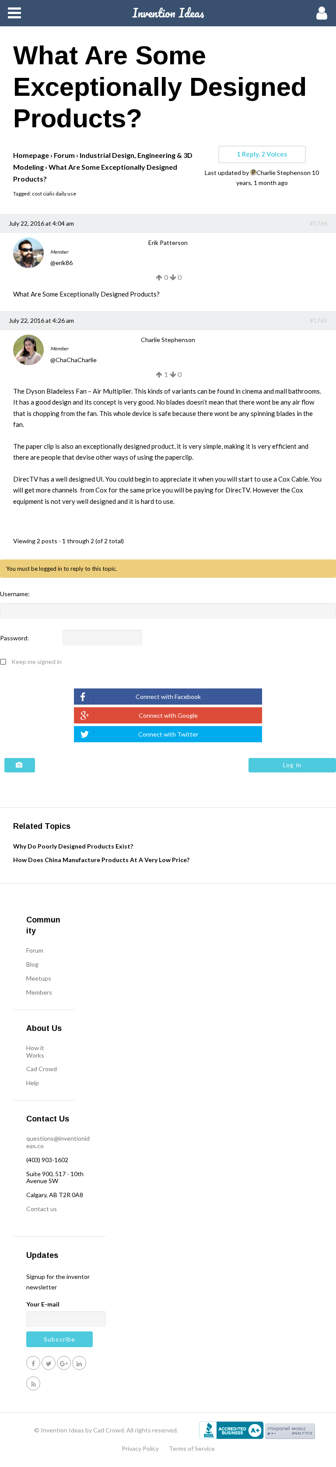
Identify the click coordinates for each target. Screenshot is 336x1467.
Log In (292, 764)
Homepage (31, 155)
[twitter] (49, 1362)
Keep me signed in (36, 661)
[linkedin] (79, 1362)
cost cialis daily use (54, 193)
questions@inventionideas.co (58, 1142)
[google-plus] (64, 1362)
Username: (15, 593)
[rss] (33, 1383)
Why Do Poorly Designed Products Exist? (73, 846)
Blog (32, 964)
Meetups (38, 978)
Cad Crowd (41, 1068)
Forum (64, 155)
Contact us (41, 1208)
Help (32, 1082)
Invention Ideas (168, 12)
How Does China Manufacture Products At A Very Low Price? (101, 859)
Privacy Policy (140, 1448)
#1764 (318, 223)
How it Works (35, 1051)
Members (39, 992)
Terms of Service (192, 1448)
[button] (168, 696)
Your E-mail (43, 1304)
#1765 (318, 320)
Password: (14, 638)
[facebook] (33, 1362)
